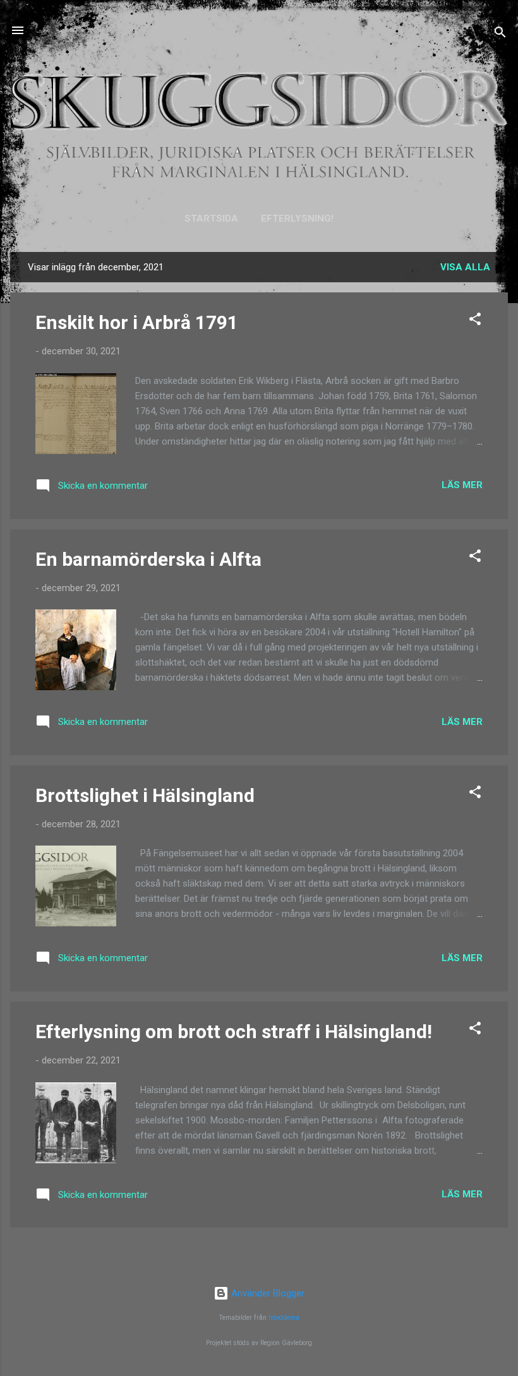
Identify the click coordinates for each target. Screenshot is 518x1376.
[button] (475, 321)
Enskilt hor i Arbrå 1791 (136, 322)
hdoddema (283, 1317)
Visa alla (465, 267)
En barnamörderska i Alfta (148, 559)
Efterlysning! (297, 218)
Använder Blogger (266, 1293)
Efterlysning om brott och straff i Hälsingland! (233, 1031)
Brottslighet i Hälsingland (145, 795)
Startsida (211, 218)
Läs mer (462, 485)
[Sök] (500, 34)
